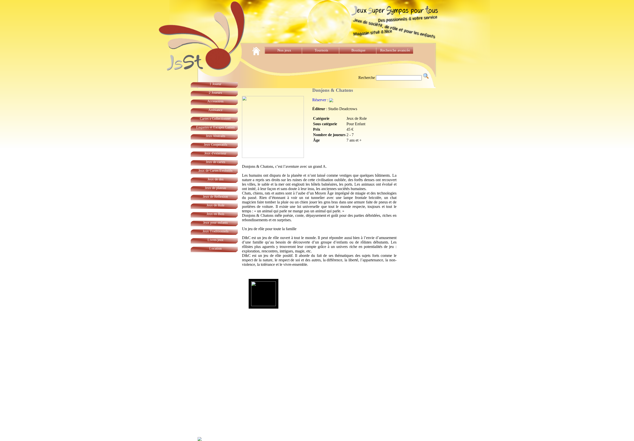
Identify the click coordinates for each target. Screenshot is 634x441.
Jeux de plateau (215, 188)
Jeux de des (215, 179)
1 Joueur (215, 84)
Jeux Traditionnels (215, 231)
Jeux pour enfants (215, 222)
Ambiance (215, 110)
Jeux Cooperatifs (215, 145)
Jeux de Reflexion (215, 196)
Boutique (358, 50)
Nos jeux (284, 50)
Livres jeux (215, 240)
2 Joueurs (215, 93)
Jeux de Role (215, 205)
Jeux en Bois (215, 214)
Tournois (321, 50)
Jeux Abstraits (215, 136)
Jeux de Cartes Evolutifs (215, 170)
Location (215, 248)
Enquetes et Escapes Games (215, 127)
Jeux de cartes (215, 162)
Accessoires (215, 101)
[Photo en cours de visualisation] (263, 294)
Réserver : (320, 100)
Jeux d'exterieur (215, 153)
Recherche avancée (395, 50)
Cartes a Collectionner (215, 119)
